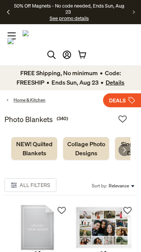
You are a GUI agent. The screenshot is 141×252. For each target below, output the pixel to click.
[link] (34, 148)
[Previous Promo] (8, 12)
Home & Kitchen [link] (29, 100)
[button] (67, 55)
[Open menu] (12, 35)
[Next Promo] (134, 12)
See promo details (69, 18)
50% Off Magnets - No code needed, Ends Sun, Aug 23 (69, 8)
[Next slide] (124, 150)
